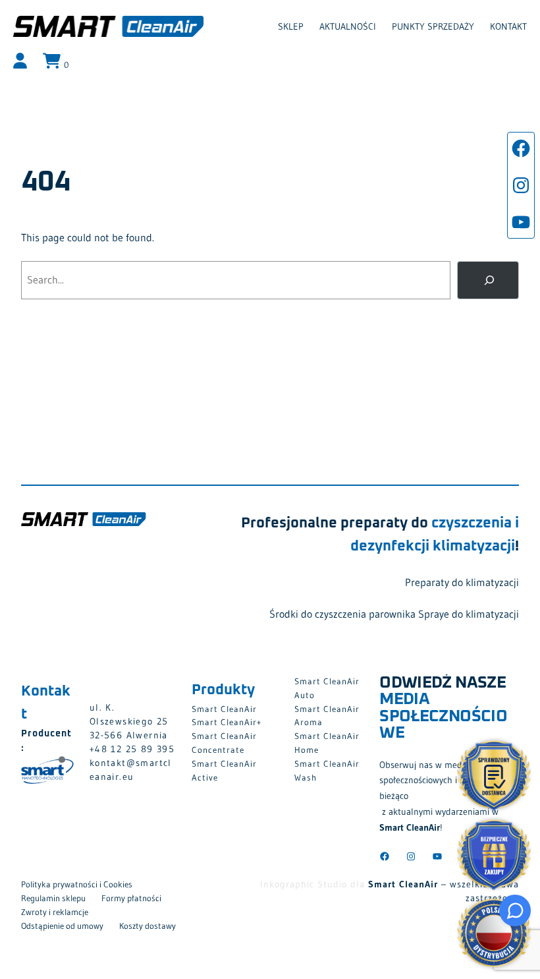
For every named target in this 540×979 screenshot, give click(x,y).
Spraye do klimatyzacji (468, 613)
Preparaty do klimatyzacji (462, 582)
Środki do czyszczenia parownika (342, 613)
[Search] (488, 280)
